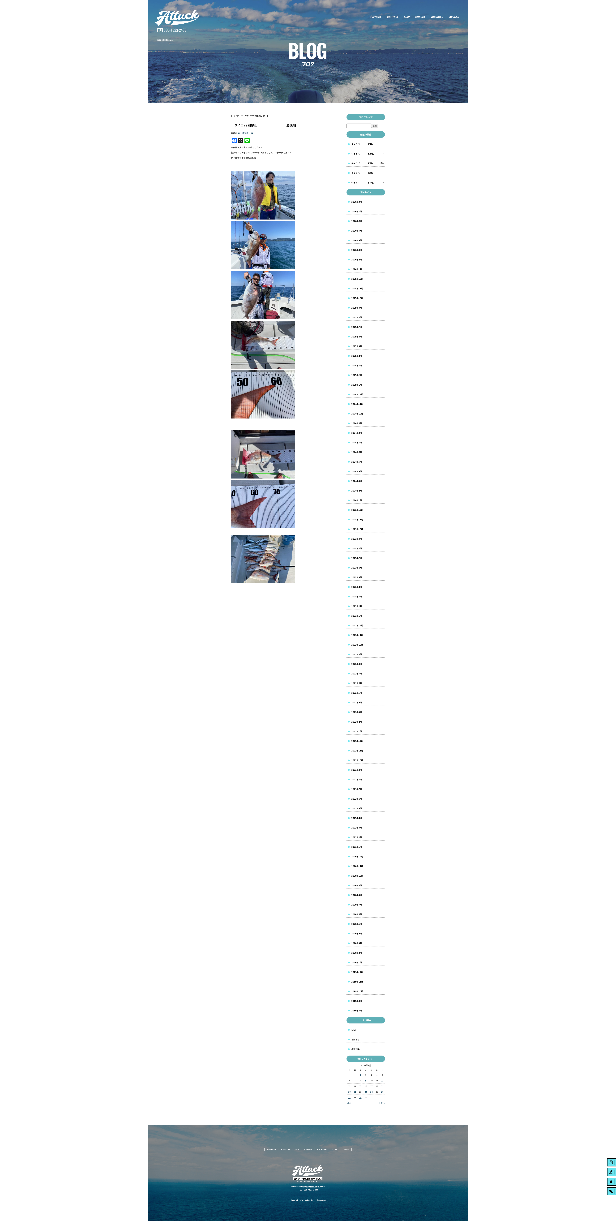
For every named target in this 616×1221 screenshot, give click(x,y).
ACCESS (457, 17)
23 (366, 1091)
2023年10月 (357, 529)
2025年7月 (356, 326)
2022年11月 (357, 635)
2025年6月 (356, 336)
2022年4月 (356, 702)
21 (355, 1091)
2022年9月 (356, 654)
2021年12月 (357, 740)
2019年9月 (356, 1000)
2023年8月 (356, 548)
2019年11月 (357, 981)
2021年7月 (356, 789)
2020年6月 (356, 914)
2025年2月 (356, 375)
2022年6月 (356, 683)
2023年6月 (356, 567)
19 (382, 1086)
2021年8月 (356, 779)
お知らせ (355, 1039)
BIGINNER (437, 17)
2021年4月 (356, 818)
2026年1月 (356, 269)
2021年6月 (356, 798)
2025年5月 (356, 346)
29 (360, 1097)
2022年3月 (356, 712)
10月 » (382, 1102)
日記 (353, 1029)
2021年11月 (357, 750)
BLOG (346, 1149)
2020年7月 (356, 904)
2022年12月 (357, 625)
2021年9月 (356, 769)
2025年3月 (356, 365)
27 (349, 1097)
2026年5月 (356, 230)
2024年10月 (357, 413)
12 (382, 1080)
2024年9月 (356, 423)
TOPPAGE (375, 17)
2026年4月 (356, 240)
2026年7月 (356, 211)
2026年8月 (356, 201)
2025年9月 (356, 307)
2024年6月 (356, 452)
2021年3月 (356, 827)
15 (360, 1086)
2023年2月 (356, 606)
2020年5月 (356, 923)
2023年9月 (356, 538)
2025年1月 (356, 384)
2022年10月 (357, 644)
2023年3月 (356, 596)
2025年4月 (356, 355)
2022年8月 (356, 663)
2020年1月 (356, 962)
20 (349, 1091)
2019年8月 (356, 1010)
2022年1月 (356, 731)
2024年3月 (356, 481)
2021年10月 (357, 760)
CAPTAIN (392, 17)
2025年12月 (357, 278)
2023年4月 (356, 586)
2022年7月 (356, 673)
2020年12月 (357, 856)
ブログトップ (365, 117)
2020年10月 (357, 875)
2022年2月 (356, 721)
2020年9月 (356, 885)
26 (382, 1091)
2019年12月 (357, 972)
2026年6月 (356, 221)
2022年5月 (356, 692)
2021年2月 (356, 837)
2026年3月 (356, 249)
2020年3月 (356, 943)
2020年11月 (357, 866)
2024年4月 (356, 471)
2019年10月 (357, 991)
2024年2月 (356, 490)
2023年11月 (357, 519)
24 (371, 1091)
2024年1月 (356, 500)
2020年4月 (356, 933)
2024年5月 (356, 461)
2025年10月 (357, 298)
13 (349, 1086)
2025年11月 (357, 288)
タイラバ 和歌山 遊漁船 (265, 125)
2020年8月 (356, 895)
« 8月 (349, 1102)
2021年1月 (356, 846)
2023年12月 (357, 509)
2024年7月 (356, 442)
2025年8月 (356, 317)
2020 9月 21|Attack (165, 40)
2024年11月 (357, 404)
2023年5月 (356, 577)
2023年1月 (356, 615)
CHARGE (420, 17)
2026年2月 (356, 259)
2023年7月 (356, 558)
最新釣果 (355, 1049)
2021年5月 (356, 808)
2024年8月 (356, 432)
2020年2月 (356, 952)
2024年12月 (357, 394)
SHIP (406, 17)
